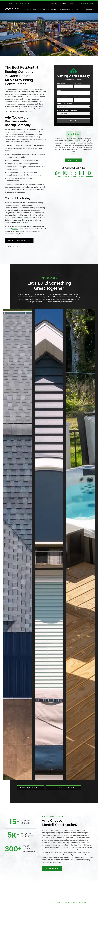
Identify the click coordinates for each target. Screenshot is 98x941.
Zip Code (77, 97)
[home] (13, 8)
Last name (77, 83)
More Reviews (73, 160)
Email (59, 90)
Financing (63, 3)
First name (61, 83)
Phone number (62, 97)
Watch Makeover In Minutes (63, 788)
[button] (26, 9)
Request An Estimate (86, 3)
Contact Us (72, 3)
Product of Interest (64, 104)
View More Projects (30, 788)
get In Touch (51, 869)
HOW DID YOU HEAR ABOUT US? (67, 110)
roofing (42, 99)
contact (15, 229)
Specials (54, 3)
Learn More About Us (19, 240)
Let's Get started (71, 936)
